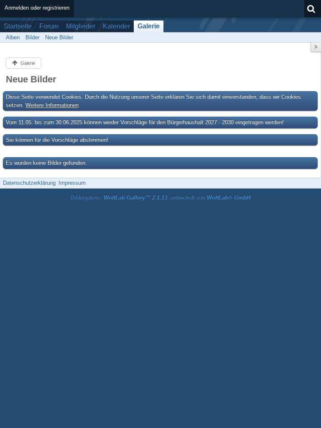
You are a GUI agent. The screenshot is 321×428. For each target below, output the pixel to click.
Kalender (116, 26)
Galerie (149, 26)
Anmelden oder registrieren (37, 8)
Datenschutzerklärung (29, 183)
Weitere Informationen (52, 105)
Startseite (18, 26)
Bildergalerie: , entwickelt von (160, 197)
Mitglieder (80, 26)
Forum (49, 26)
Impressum (72, 183)
